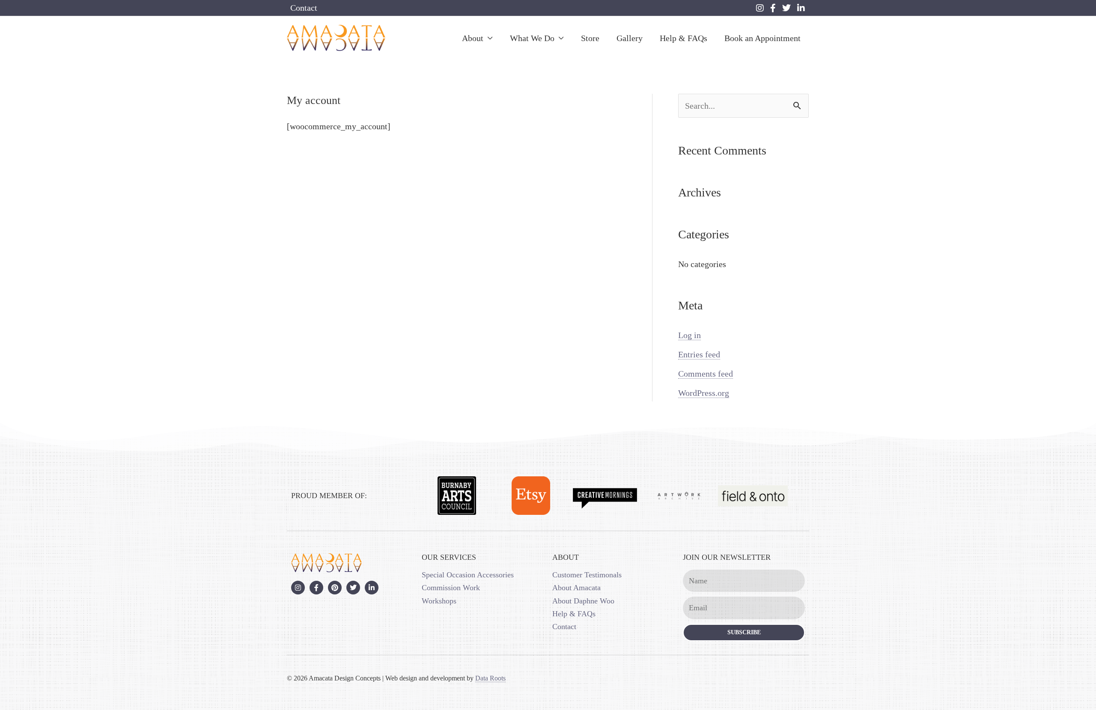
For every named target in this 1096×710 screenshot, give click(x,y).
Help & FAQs (683, 38)
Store (590, 38)
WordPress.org (703, 393)
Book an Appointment (762, 38)
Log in (689, 335)
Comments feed (705, 373)
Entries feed (699, 354)
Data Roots (490, 678)
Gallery (629, 38)
